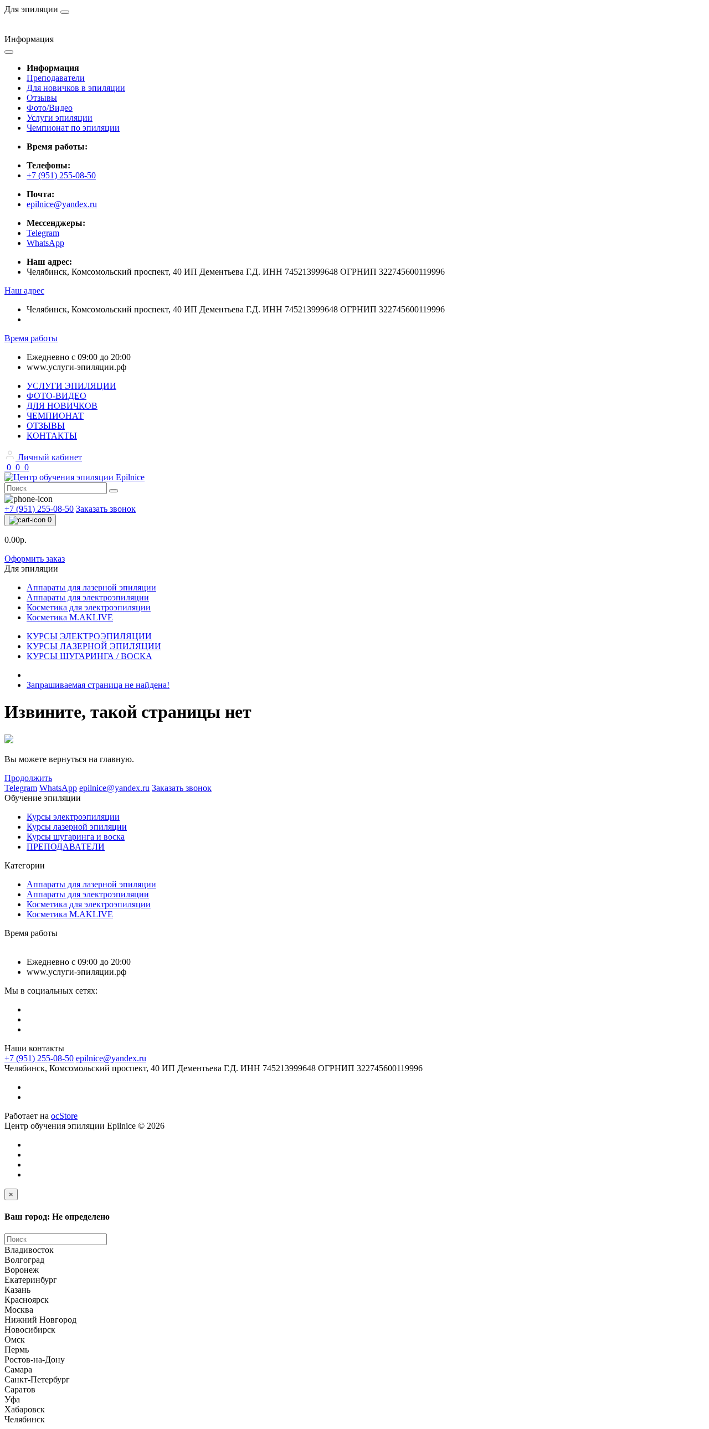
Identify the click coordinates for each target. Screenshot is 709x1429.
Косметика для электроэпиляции (89, 904)
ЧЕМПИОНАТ (55, 415)
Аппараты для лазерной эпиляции (91, 884)
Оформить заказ (34, 558)
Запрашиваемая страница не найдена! (98, 685)
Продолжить (28, 778)
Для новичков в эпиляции (76, 87)
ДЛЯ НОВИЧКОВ (62, 405)
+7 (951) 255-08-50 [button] (39, 1058)
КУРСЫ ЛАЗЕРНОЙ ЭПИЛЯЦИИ (94, 646)
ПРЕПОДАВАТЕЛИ (66, 846)
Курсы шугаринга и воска (76, 836)
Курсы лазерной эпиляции (77, 826)
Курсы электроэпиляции (73, 816)
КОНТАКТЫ (52, 435)
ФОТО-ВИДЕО (56, 395)
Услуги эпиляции (60, 117)
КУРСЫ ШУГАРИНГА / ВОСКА (89, 656)
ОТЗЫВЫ (46, 425)
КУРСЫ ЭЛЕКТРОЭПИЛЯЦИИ (89, 636)
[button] (24, 290)
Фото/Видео (50, 107)
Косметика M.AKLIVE (70, 914)
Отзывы (42, 97)
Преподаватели (56, 78)
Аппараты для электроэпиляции (88, 894)
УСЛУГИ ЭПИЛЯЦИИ (71, 385)
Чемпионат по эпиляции (73, 127)
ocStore (64, 1115)
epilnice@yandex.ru (62, 204)
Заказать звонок (106, 508)
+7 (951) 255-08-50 (61, 175)
